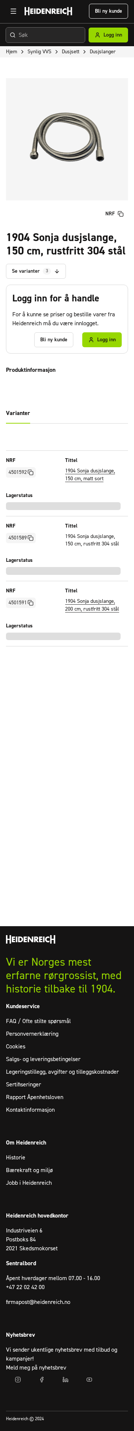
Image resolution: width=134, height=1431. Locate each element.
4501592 (18, 472)
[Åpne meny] (13, 11)
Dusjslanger (103, 51)
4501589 (18, 538)
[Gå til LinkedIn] (65, 1380)
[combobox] (45, 35)
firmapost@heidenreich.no (38, 1302)
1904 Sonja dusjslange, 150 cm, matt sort (90, 475)
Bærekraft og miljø (29, 1170)
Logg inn (112, 35)
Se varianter (30, 271)
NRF (110, 213)
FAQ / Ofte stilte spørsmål (38, 1021)
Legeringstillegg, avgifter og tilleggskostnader (62, 1072)
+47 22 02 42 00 (25, 1287)
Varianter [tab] (18, 413)
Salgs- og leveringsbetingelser (43, 1059)
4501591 (18, 602)
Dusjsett (70, 51)
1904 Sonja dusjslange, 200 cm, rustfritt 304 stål (92, 605)
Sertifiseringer (23, 1084)
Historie (15, 1157)
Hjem (11, 51)
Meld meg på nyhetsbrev (36, 1367)
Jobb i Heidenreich (29, 1183)
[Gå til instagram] (18, 1380)
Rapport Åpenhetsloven (34, 1097)
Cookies (15, 1046)
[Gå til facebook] (42, 1380)
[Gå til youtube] (89, 1380)
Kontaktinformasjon (30, 1110)
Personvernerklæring (32, 1034)
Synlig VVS (39, 51)
